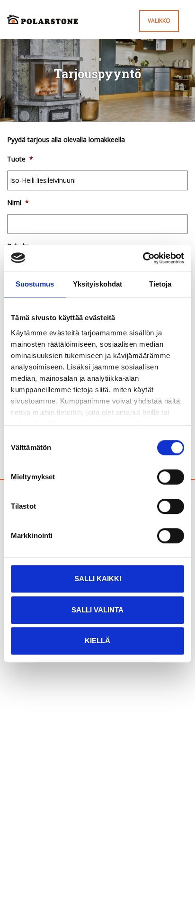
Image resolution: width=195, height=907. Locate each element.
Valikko (159, 20)
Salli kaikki (97, 579)
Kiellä (97, 641)
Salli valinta (97, 610)
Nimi (18, 202)
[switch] (170, 477)
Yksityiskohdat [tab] (97, 284)
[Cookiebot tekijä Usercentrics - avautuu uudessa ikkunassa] (142, 258)
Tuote (20, 159)
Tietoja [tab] (160, 284)
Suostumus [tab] (35, 284)
